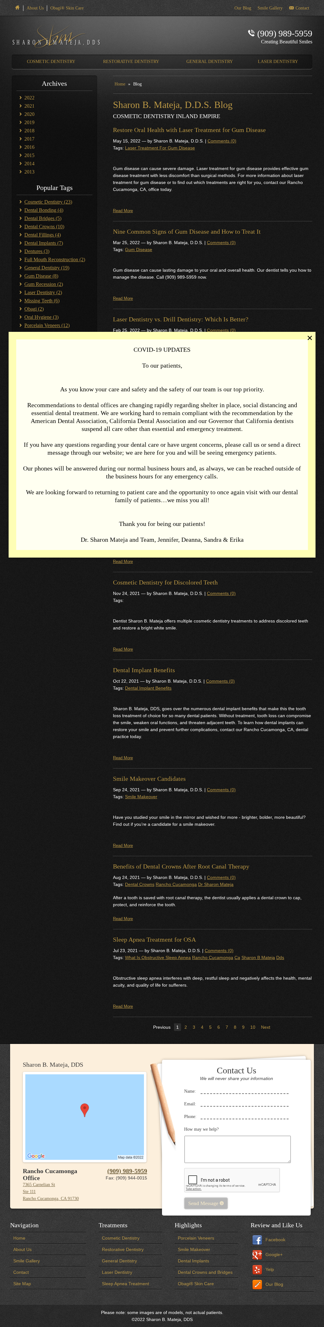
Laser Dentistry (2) (43, 292)
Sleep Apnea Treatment (125, 1283)
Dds (280, 957)
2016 (29, 147)
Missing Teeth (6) (41, 300)
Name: (190, 1091)
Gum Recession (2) (43, 284)
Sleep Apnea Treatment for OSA (154, 939)
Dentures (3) (36, 251)
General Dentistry (119, 1260)
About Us (35, 8)
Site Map (22, 1283)
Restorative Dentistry (123, 1249)
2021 (29, 106)
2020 (29, 114)
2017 (29, 139)
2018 (29, 130)
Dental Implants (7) (43, 243)
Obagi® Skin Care (67, 8)
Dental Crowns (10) (44, 226)
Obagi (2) (34, 309)
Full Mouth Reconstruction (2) (54, 259)
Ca (237, 957)
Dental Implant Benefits (144, 670)
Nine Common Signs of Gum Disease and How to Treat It (187, 231)
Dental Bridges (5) (42, 218)
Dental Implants (193, 1260)
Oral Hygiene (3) (41, 317)
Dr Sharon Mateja (216, 884)
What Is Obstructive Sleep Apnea (158, 957)
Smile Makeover (141, 796)
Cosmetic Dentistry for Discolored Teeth (165, 582)
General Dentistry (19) (46, 267)
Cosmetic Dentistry (121, 1238)
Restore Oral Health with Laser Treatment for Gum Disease (189, 129)
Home (120, 84)
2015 (29, 155)
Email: (190, 1104)
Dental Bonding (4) (43, 210)
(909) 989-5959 (127, 1170)
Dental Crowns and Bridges (205, 1272)
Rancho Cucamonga (176, 884)
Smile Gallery (26, 1260)
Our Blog (274, 1284)
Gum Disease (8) (41, 276)
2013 (29, 171)
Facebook (275, 1239)
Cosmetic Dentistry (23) (48, 202)
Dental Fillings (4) (42, 234)
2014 (29, 163)
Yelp (269, 1269)
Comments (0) (222, 140)
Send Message (206, 1203)
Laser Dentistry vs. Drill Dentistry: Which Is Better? (180, 319)
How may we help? (201, 1129)
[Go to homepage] (58, 35)
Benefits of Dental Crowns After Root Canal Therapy (181, 866)
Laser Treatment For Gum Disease (160, 147)
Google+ (274, 1254)
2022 (29, 97)
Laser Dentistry (117, 1272)
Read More (123, 210)
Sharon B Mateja (258, 957)
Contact (21, 1272)
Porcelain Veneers (196, 1238)
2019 (29, 122)
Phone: (190, 1116)
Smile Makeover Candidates (149, 778)
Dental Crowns (139, 884)
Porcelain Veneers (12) (47, 325)
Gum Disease (138, 249)
